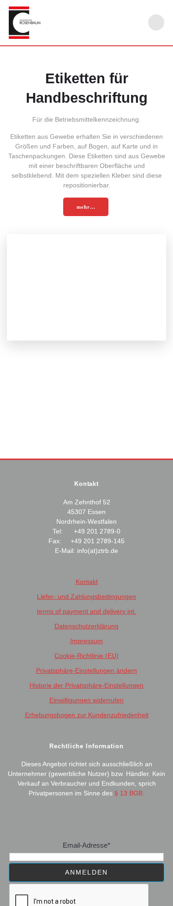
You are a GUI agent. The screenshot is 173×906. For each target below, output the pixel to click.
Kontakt (87, 581)
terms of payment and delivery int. (86, 611)
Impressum (86, 641)
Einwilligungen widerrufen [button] (86, 700)
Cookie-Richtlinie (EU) (86, 655)
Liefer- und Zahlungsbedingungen (86, 596)
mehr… (86, 207)
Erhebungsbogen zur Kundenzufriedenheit (87, 715)
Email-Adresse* (86, 845)
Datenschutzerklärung (86, 626)
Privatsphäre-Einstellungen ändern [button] (86, 670)
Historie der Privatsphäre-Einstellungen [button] (86, 685)
